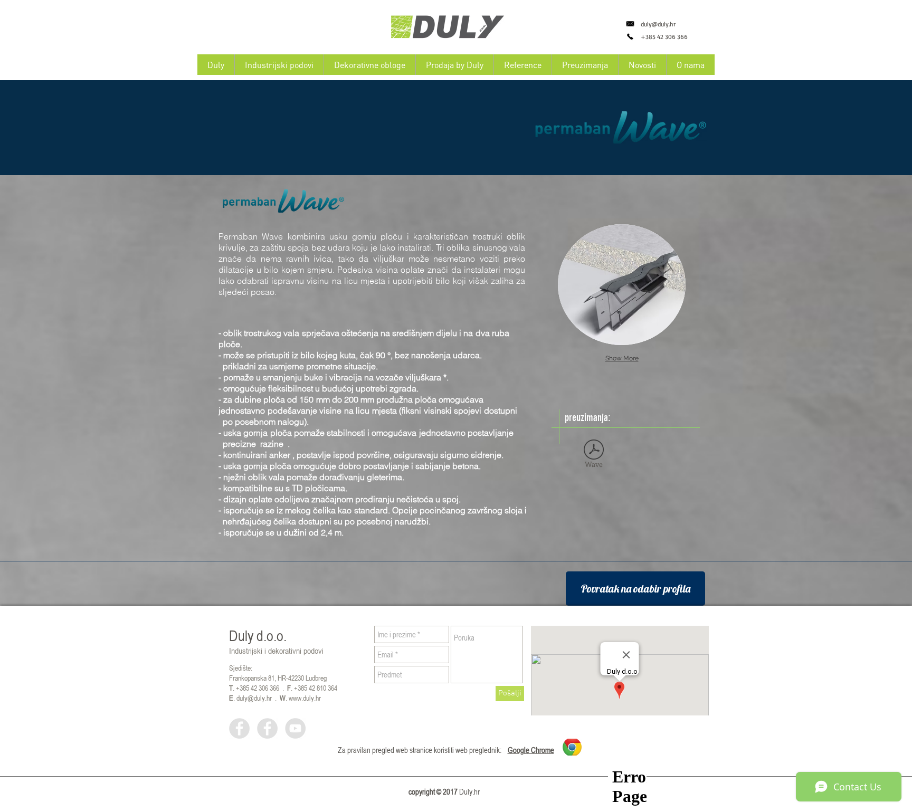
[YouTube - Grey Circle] (295, 728)
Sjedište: (240, 667)
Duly (241, 636)
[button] (622, 284)
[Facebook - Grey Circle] (239, 728)
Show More (622, 358)
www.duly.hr (305, 697)
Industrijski (245, 650)
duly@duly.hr (658, 24)
